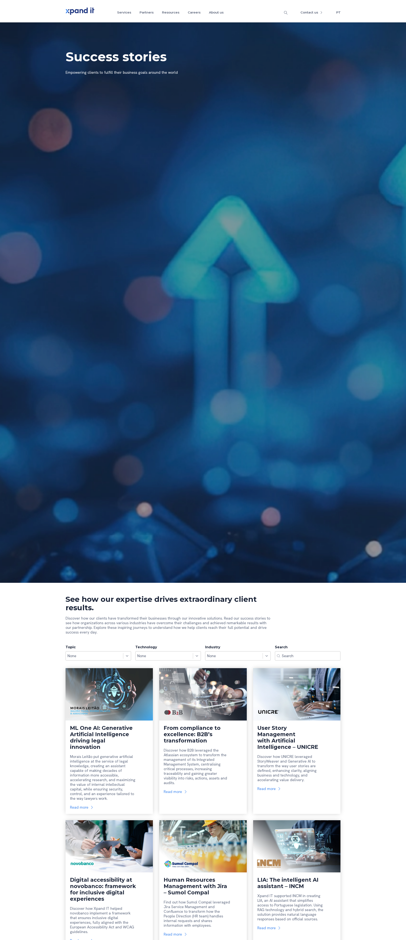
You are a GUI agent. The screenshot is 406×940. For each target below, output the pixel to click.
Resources (170, 12)
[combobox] (94, 655)
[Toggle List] (127, 655)
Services (124, 12)
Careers (194, 12)
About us (216, 12)
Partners (147, 12)
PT (338, 12)
